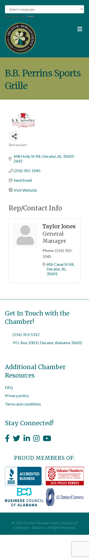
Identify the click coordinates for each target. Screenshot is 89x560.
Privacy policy (17, 395)
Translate (43, 16)
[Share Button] (14, 136)
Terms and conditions (23, 404)
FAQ (9, 387)
